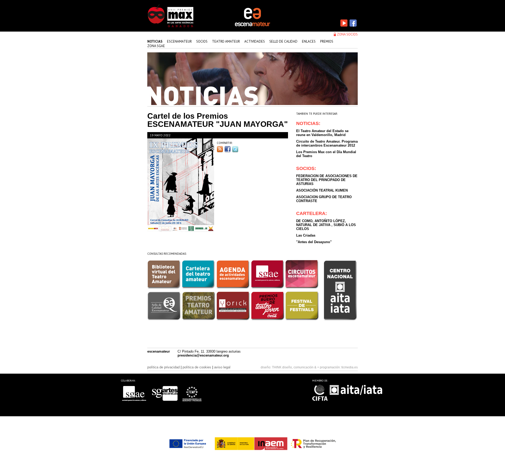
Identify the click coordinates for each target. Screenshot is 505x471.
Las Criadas (305, 235)
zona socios (347, 34)
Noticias (155, 41)
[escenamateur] (252, 26)
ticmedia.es (349, 367)
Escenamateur (179, 41)
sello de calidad (283, 41)
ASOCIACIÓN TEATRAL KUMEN (322, 190)
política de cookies (197, 367)
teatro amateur (226, 41)
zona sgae (156, 46)
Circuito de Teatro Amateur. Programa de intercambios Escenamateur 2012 (327, 143)
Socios (202, 41)
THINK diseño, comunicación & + (295, 367)
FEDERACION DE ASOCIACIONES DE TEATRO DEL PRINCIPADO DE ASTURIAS (326, 180)
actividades (254, 41)
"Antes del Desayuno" (314, 242)
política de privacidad (163, 367)
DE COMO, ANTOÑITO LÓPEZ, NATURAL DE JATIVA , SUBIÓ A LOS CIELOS (326, 225)
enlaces (309, 41)
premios (326, 41)
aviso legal (222, 367)
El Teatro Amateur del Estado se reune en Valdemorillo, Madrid (322, 133)
